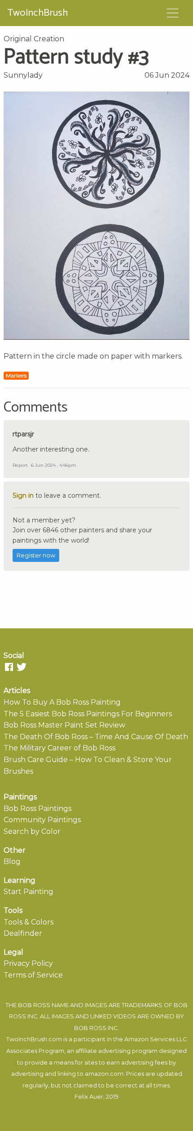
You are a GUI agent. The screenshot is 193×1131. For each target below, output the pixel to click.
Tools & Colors (28, 922)
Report (20, 465)
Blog (12, 861)
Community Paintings (42, 819)
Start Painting (28, 891)
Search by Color (32, 831)
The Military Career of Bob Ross (59, 748)
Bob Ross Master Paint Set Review (64, 725)
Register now (36, 555)
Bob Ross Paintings (37, 808)
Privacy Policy (28, 963)
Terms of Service (33, 975)
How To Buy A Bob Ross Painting (62, 702)
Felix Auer (89, 1096)
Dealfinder (23, 933)
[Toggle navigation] (173, 13)
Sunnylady (23, 75)
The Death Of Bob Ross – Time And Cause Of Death (96, 736)
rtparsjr (23, 434)
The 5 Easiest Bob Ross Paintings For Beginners (88, 714)
